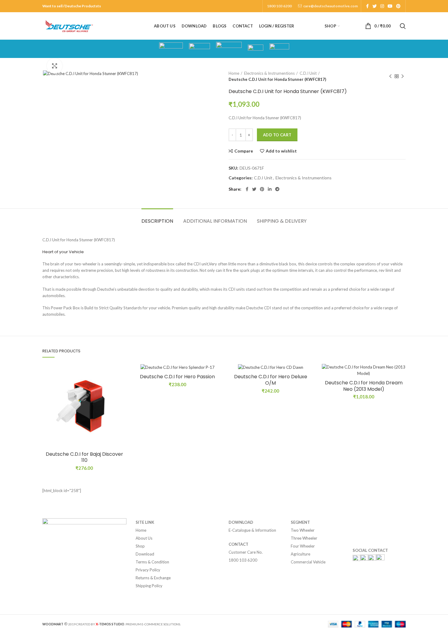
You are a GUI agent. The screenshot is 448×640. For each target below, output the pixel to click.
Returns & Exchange (153, 577)
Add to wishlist (281, 151)
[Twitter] (375, 6)
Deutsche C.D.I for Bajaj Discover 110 (84, 457)
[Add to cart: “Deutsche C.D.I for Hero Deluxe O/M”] (308, 387)
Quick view (122, 401)
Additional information (215, 221)
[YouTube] (390, 6)
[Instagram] (382, 6)
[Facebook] (367, 6)
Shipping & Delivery (282, 221)
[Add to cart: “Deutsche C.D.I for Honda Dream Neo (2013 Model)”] (401, 387)
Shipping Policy (149, 585)
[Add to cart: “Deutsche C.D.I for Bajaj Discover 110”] (122, 387)
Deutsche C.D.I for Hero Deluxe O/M (270, 380)
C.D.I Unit (308, 73)
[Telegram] (277, 189)
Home (234, 73)
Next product (403, 76)
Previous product (390, 76)
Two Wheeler (303, 530)
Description (157, 221)
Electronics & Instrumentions (269, 73)
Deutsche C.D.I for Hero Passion (177, 377)
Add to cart (277, 134)
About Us (144, 538)
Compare (243, 151)
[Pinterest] (398, 6)
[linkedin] (269, 189)
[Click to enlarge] (54, 66)
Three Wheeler (304, 538)
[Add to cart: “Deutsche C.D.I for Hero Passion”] (214, 387)
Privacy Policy (148, 569)
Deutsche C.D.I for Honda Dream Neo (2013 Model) (364, 386)
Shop (140, 546)
